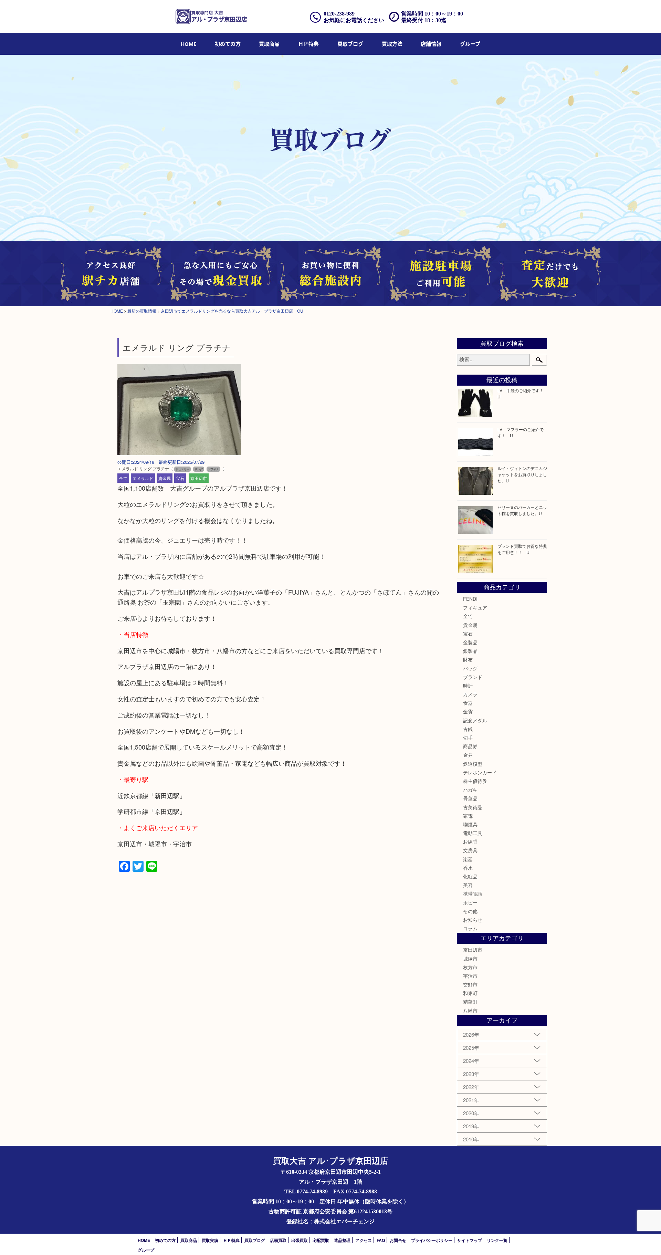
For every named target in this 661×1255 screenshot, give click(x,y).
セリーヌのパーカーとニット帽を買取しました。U (522, 510)
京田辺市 (198, 478)
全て (123, 478)
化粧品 (470, 876)
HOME (188, 43)
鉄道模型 (472, 763)
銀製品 (470, 650)
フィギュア (475, 607)
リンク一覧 (497, 1240)
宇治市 (470, 975)
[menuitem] (188, 43)
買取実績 (210, 1240)
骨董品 (470, 798)
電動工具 (472, 832)
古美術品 (472, 807)
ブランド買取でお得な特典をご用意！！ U (522, 549)
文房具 (470, 850)
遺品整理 (342, 1240)
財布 (468, 659)
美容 (468, 884)
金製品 (470, 642)
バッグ (470, 668)
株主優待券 (475, 780)
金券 (468, 754)
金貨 (468, 711)
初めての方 (228, 43)
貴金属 (164, 478)
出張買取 (299, 1240)
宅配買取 (321, 1240)
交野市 (470, 984)
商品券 (470, 746)
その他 (470, 911)
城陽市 (470, 958)
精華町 (470, 1001)
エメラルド (143, 478)
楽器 (468, 859)
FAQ (381, 1240)
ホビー (470, 902)
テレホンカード (480, 772)
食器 (468, 702)
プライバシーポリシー (431, 1240)
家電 (468, 815)
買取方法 (392, 43)
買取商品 (269, 43)
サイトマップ (469, 1240)
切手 (468, 737)
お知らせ (472, 919)
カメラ (470, 694)
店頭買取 (278, 1240)
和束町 (470, 993)
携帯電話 (472, 893)
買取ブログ (350, 43)
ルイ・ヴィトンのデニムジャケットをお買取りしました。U (522, 474)
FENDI (470, 598)
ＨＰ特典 (308, 43)
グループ (470, 43)
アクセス (363, 1240)
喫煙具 (470, 824)
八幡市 (470, 1010)
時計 (468, 685)
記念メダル (475, 720)
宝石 (180, 478)
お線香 (470, 841)
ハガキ (470, 789)
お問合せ (398, 1240)
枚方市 (470, 967)
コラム (470, 928)
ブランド (472, 676)
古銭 (468, 728)
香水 (468, 867)
